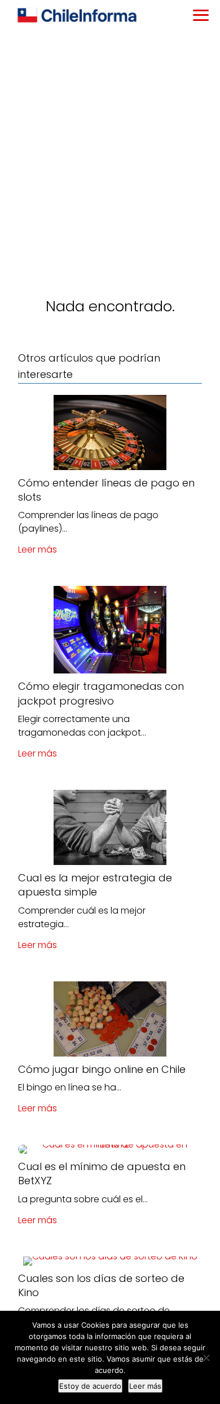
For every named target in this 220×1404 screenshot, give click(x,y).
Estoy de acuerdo (90, 1385)
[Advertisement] (110, 147)
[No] (206, 1357)
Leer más (37, 549)
